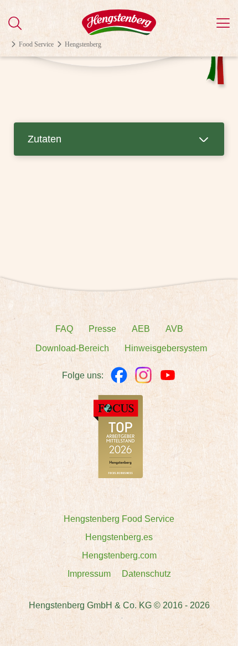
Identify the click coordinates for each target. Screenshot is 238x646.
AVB (174, 329)
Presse (102, 329)
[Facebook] (119, 375)
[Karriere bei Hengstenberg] (118, 435)
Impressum (89, 573)
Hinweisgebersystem (166, 348)
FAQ (64, 329)
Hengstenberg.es (119, 537)
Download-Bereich (72, 348)
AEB (141, 329)
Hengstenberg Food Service (119, 519)
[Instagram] (143, 375)
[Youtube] (168, 375)
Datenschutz (146, 573)
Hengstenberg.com (119, 555)
